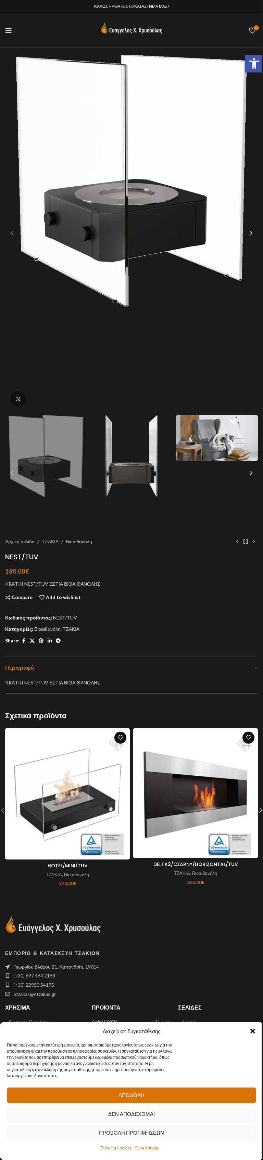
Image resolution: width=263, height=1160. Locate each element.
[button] (254, 63)
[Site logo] (131, 30)
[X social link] (32, 640)
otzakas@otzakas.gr (34, 994)
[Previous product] (237, 542)
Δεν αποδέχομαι (131, 1114)
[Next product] (254, 542)
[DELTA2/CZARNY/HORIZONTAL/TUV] (195, 793)
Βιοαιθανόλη (79, 541)
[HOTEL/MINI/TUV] (67, 793)
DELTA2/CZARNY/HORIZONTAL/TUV (195, 864)
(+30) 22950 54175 (33, 985)
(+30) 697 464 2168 (34, 975)
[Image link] (53, 927)
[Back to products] (245, 542)
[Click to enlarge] (18, 398)
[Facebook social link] (24, 640)
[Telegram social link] (58, 640)
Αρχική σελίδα (20, 541)
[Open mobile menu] (8, 30)
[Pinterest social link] (41, 640)
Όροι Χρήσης (147, 1147)
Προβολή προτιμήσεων (131, 1133)
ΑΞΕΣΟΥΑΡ (104, 1021)
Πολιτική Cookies (116, 1147)
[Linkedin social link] (50, 640)
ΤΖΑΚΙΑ (50, 541)
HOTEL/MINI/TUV (68, 865)
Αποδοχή (131, 1095)
